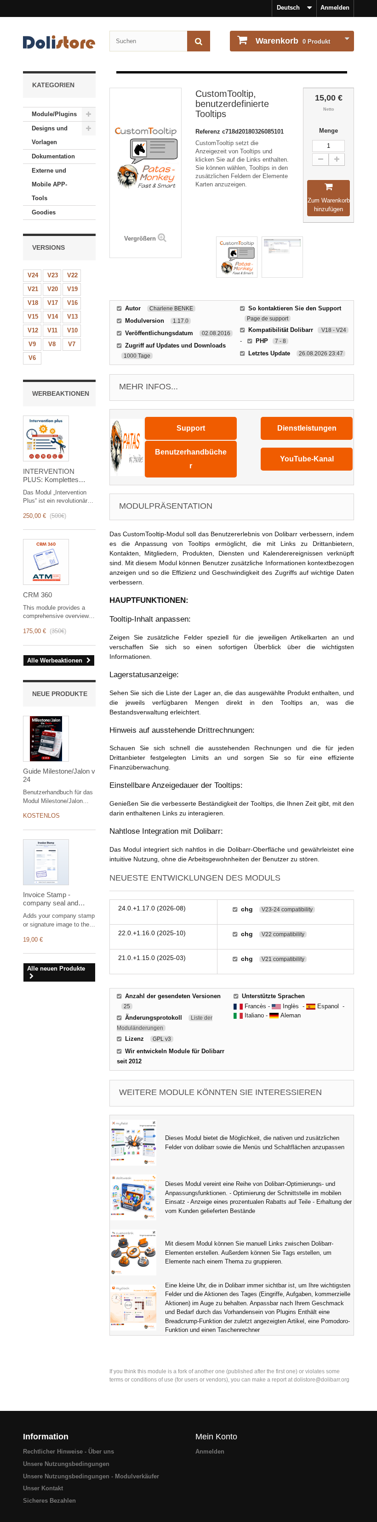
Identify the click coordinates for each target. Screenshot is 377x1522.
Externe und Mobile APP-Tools (49, 184)
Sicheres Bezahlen (49, 1500)
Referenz (208, 131)
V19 (72, 289)
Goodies (44, 212)
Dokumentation (53, 156)
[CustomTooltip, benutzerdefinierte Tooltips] (237, 257)
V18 (33, 302)
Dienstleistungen (307, 428)
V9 (32, 344)
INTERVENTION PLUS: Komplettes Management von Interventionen (51, 475)
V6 (32, 357)
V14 (52, 316)
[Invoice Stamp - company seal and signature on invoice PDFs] (46, 862)
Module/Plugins (54, 114)
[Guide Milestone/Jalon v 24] (46, 739)
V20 (52, 289)
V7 (71, 344)
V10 (72, 330)
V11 (52, 330)
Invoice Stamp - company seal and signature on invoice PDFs (53, 899)
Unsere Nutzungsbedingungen (66, 1463)
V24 (33, 275)
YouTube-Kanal (307, 459)
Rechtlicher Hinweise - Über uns (68, 1451)
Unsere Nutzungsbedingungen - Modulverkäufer (91, 1476)
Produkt (293, 40)
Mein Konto (216, 1436)
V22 (72, 275)
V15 (33, 316)
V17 (52, 302)
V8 (52, 344)
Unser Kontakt (43, 1488)
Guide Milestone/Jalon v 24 (59, 775)
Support (191, 428)
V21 (33, 289)
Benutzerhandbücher (191, 459)
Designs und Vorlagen (50, 135)
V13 (72, 316)
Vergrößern (140, 238)
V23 (52, 275)
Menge (328, 130)
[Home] (59, 42)
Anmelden (334, 7)
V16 (72, 302)
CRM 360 (37, 595)
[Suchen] (198, 41)
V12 (33, 330)
